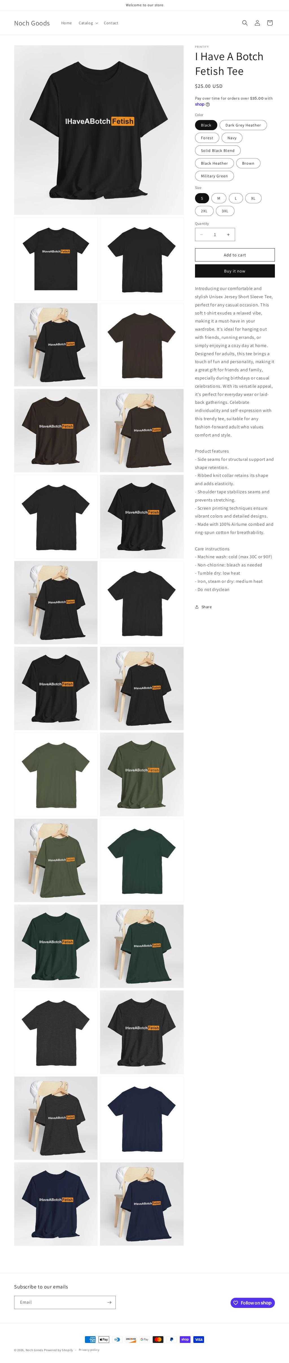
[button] (87, 23)
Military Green (214, 175)
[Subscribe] (109, 1302)
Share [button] (207, 606)
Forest (207, 137)
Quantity (202, 223)
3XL (225, 210)
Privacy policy (89, 1350)
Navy (232, 137)
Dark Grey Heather (243, 125)
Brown (248, 163)
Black (206, 125)
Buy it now (235, 271)
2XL (204, 210)
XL (253, 198)
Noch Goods (34, 1350)
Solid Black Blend (218, 150)
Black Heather (214, 163)
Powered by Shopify (58, 1350)
